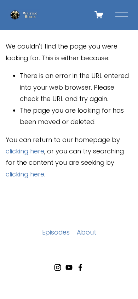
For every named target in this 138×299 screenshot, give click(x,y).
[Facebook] (80, 267)
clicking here (25, 151)
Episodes (56, 232)
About (86, 232)
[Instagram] (57, 267)
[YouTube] (69, 267)
